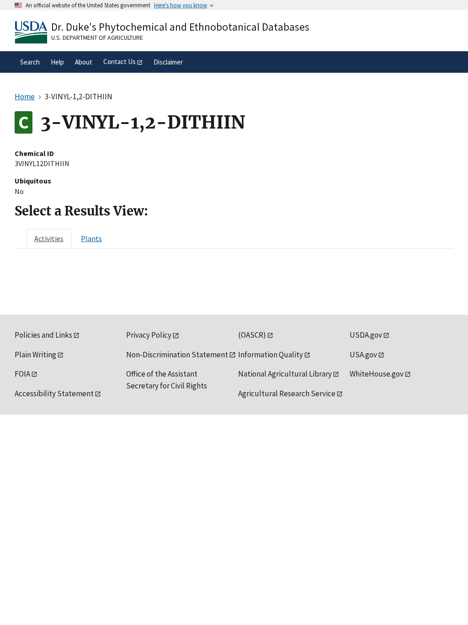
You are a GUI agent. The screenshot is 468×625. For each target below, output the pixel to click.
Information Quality (270, 355)
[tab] (49, 238)
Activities (49, 238)
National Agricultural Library (285, 374)
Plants (91, 238)
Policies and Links (43, 335)
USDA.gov (366, 335)
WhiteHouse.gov (377, 374)
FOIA (22, 374)
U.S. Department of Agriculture (97, 37)
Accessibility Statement (54, 393)
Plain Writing (35, 355)
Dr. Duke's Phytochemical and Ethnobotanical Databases (180, 26)
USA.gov (363, 355)
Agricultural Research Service (286, 393)
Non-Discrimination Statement (177, 355)
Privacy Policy (148, 335)
